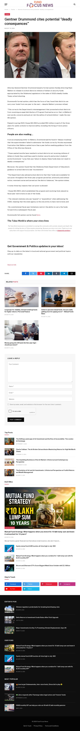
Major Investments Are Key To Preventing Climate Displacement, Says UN (41, 628)
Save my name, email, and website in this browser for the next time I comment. (35, 404)
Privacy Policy (38, 726)
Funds (7, 14)
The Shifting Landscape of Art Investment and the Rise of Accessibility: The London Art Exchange (44, 440)
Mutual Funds (9, 527)
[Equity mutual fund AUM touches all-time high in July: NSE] (9, 548)
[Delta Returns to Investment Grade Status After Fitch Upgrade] (9, 619)
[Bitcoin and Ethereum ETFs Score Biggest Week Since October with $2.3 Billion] (9, 567)
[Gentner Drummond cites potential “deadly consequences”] (40, 55)
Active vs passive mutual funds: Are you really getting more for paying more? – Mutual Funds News (57, 312)
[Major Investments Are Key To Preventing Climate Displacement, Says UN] (9, 630)
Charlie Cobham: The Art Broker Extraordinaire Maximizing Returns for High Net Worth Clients (45, 450)
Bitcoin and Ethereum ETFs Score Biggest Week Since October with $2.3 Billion (43, 565)
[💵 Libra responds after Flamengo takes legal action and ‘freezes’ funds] (9, 697)
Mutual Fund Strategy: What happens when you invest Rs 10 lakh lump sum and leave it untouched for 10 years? (39, 533)
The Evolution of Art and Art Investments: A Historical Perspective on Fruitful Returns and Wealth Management (45, 471)
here (38, 215)
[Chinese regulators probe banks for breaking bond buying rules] (9, 609)
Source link (11, 265)
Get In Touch (27, 726)
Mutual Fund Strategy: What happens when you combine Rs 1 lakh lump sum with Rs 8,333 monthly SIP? (44, 557)
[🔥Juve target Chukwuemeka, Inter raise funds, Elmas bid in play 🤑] (9, 686)
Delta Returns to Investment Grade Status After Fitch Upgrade (37, 617)
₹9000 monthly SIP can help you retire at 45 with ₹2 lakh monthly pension (40, 705)
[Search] (74, 4)
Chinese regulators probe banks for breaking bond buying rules (38, 607)
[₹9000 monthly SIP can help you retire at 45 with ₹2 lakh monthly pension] (9, 707)
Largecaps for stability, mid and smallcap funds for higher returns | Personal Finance (21, 311)
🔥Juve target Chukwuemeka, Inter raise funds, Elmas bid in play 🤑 (39, 684)
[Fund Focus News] (40, 4)
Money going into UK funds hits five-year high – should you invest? (21, 344)
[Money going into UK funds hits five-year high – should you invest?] (22, 330)
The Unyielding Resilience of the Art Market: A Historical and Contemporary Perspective (42, 461)
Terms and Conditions (52, 726)
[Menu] (6, 4)
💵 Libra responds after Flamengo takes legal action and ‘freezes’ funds (41, 695)
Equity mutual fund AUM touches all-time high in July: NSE (36, 546)
